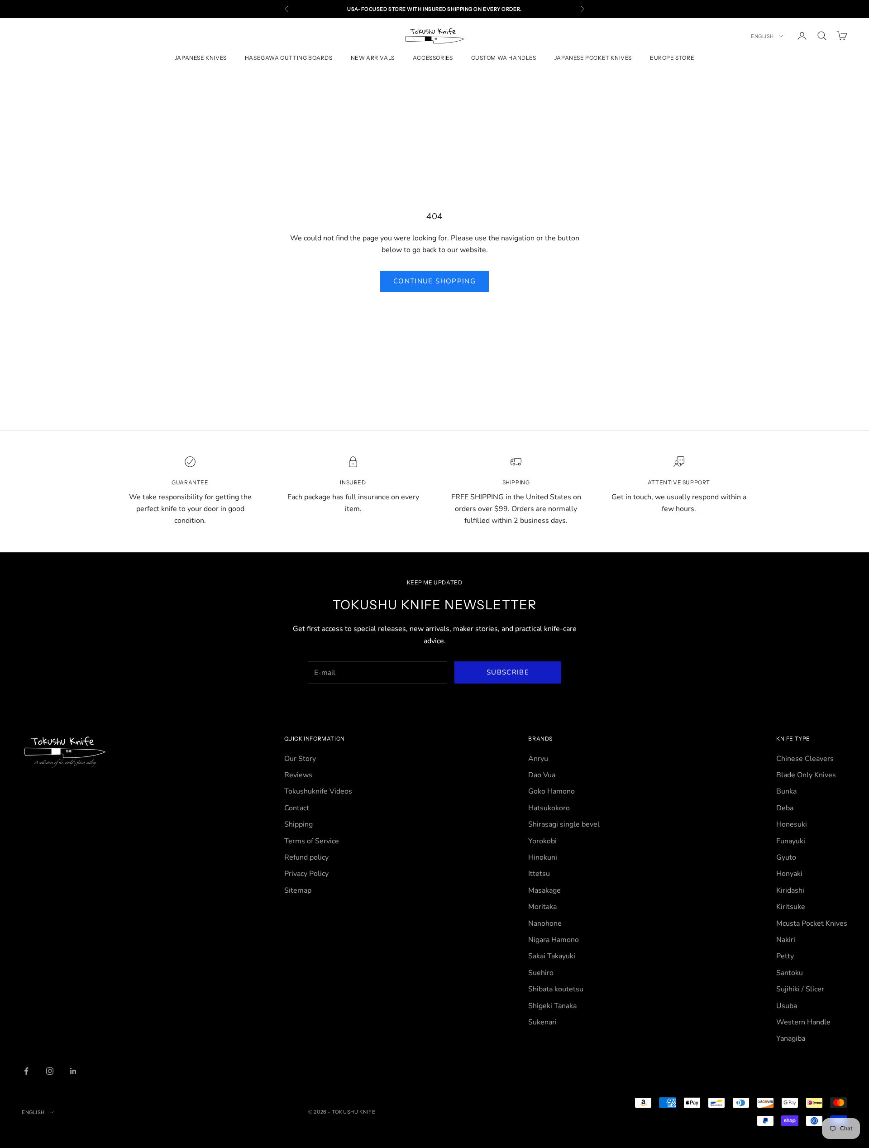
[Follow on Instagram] (49, 1071)
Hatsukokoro (549, 808)
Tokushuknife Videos (318, 791)
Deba (784, 808)
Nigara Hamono (553, 940)
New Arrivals (373, 58)
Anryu (538, 759)
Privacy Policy (306, 874)
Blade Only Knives (806, 775)
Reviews (298, 775)
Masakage (544, 890)
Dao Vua (541, 775)
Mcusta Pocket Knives (811, 923)
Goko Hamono (551, 791)
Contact (296, 808)
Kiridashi (790, 890)
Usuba (786, 1006)
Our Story (300, 759)
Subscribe (508, 672)
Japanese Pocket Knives (593, 58)
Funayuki (790, 841)
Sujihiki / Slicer (800, 989)
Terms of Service (311, 841)
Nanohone (545, 923)
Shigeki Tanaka (552, 1006)
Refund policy (306, 857)
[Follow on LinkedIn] (73, 1071)
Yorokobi (542, 841)
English (762, 36)
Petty (785, 956)
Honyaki (789, 874)
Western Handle (803, 1022)
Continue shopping (434, 281)
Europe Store (672, 58)
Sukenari (542, 1022)
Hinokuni (542, 857)
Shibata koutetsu (555, 989)
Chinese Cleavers (805, 759)
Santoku (789, 973)
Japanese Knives (201, 58)
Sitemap (297, 890)
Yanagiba (790, 1038)
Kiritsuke (790, 907)
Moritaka (542, 907)
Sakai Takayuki (551, 956)
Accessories (433, 58)
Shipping (298, 824)
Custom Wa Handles (503, 58)
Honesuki (791, 824)
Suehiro (541, 973)
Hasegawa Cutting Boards (289, 58)
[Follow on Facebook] (26, 1071)
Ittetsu (539, 874)
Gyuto (786, 857)
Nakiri (785, 940)
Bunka (786, 791)
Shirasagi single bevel (564, 824)
